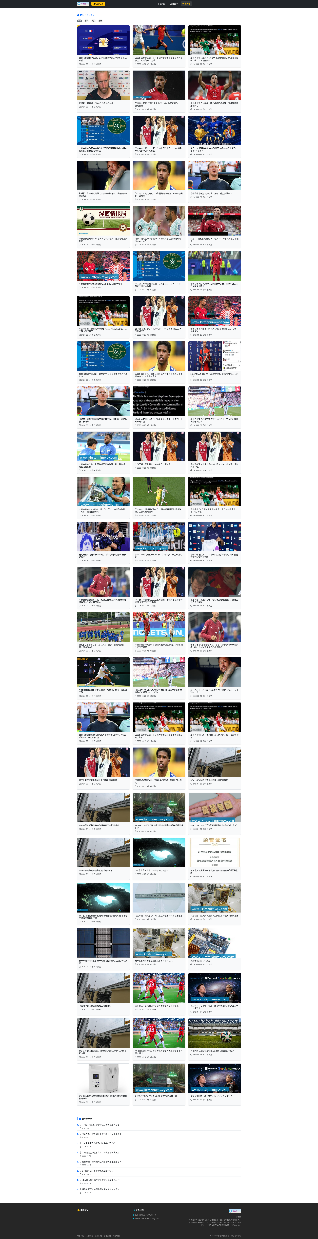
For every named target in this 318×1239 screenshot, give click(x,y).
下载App (161, 3)
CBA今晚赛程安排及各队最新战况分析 (98, 1143)
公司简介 (174, 3)
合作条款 (107, 1236)
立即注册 (99, 4)
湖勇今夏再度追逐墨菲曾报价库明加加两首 (100, 1189)
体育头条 (186, 3)
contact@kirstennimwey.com (147, 1218)
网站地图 (116, 1236)
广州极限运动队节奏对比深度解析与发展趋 (100, 1152)
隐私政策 (98, 1236)
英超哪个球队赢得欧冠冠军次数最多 (98, 1171)
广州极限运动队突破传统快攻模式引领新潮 (100, 1125)
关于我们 (89, 1236)
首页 (82, 15)
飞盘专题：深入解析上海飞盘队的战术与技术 (101, 1134)
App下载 (80, 1236)
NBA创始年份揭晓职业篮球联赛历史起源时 (100, 1180)
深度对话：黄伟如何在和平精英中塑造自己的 (101, 1161)
